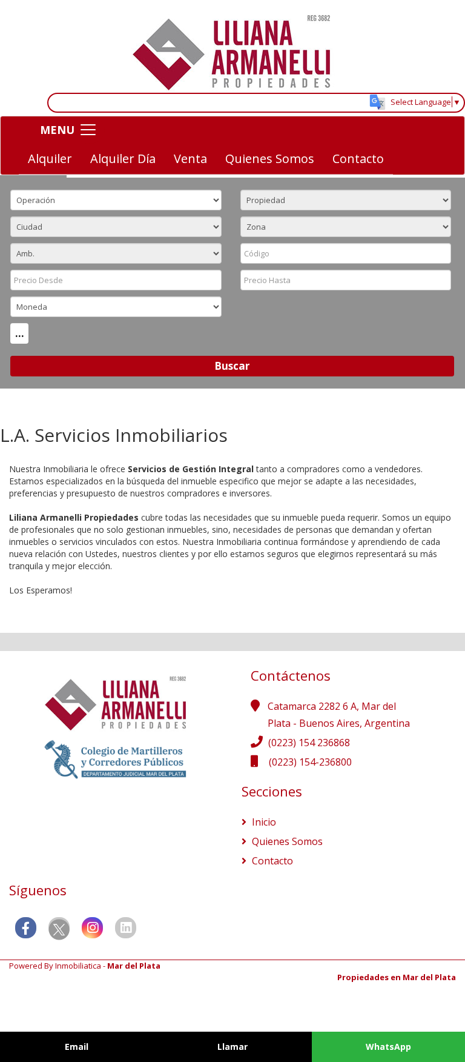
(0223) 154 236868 (309, 742)
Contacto (358, 158)
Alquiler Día (123, 158)
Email (76, 1046)
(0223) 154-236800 (310, 762)
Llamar (232, 1046)
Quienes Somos (269, 158)
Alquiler (50, 158)
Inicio (262, 822)
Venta (190, 158)
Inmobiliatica (78, 965)
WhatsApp (388, 1046)
